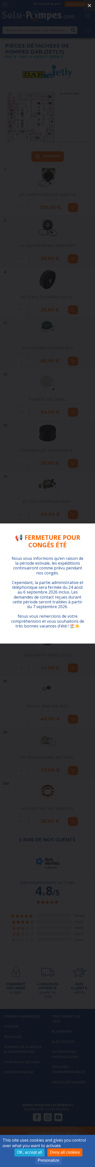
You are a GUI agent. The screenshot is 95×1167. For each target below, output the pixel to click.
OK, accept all (29, 1152)
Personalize (48, 1160)
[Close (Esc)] (89, 5)
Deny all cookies (65, 1152)
